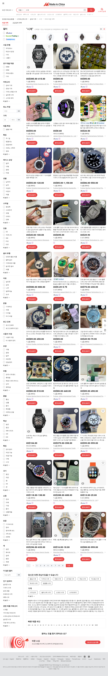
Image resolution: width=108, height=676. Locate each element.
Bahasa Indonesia (66, 661)
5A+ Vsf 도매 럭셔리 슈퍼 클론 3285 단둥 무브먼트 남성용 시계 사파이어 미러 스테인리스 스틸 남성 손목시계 (93, 73)
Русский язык (76, 659)
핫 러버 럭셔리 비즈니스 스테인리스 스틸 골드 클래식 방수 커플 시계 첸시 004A (65, 283)
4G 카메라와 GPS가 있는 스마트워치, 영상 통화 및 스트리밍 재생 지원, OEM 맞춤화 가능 (92, 490)
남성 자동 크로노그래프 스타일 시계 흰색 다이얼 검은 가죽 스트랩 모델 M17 (38, 280)
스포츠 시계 (50, 14)
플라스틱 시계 (41, 14)
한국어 (84, 659)
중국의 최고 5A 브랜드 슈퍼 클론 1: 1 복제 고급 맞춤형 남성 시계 (93, 541)
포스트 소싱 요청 (92, 642)
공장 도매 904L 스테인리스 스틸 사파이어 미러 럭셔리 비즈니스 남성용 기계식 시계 (39, 385)
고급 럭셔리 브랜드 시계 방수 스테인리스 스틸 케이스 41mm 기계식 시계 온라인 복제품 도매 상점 (93, 333)
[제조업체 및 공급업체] (54, 4)
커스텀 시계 (95, 579)
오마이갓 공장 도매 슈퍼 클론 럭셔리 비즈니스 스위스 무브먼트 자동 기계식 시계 (39, 333)
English (12, 659)
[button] (102, 37)
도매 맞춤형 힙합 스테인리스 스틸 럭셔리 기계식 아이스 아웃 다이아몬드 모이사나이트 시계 (93, 229)
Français (39, 659)
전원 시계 (58, 579)
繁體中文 (25, 659)
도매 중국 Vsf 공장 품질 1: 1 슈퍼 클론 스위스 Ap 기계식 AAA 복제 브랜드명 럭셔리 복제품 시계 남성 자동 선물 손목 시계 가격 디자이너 (93, 281)
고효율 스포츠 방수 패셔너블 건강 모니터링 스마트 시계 (65, 124)
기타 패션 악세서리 (9, 613)
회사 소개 (21, 656)
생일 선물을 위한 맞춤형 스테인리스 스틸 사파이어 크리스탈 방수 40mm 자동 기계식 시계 (38, 490)
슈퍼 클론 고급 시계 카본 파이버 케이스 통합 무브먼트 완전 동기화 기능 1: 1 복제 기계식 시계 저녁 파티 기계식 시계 (66, 229)
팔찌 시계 (83, 14)
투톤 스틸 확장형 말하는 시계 (62, 540)
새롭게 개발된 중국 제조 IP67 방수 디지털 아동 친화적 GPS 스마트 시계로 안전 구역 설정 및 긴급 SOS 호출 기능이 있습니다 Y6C (93, 127)
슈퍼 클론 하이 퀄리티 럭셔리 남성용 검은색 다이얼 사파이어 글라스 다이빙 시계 (93, 385)
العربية (90, 659)
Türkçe (49, 661)
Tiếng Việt (56, 661)
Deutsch (53, 659)
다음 (68, 566)
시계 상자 (33, 14)
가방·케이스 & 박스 (9, 623)
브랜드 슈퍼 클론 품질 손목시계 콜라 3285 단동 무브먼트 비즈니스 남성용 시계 (39, 125)
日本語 (32, 659)
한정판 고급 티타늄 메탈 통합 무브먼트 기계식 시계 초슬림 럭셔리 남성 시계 (65, 176)
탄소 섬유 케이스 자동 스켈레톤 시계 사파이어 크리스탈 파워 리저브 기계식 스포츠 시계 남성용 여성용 (39, 542)
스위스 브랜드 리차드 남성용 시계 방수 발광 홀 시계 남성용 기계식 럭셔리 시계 (39, 72)
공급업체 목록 (17, 23)
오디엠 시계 (70, 579)
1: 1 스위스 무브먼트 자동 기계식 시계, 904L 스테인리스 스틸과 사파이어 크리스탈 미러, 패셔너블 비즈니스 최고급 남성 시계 (93, 438)
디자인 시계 (45, 579)
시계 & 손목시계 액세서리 (11, 616)
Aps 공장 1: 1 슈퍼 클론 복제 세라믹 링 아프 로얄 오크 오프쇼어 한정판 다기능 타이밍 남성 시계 (65, 490)
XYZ (96, 625)
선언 (27, 656)
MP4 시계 (26, 14)
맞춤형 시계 (47, 583)
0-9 (29, 625)
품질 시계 (33, 579)
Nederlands (97, 659)
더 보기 (30, 596)
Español (46, 659)
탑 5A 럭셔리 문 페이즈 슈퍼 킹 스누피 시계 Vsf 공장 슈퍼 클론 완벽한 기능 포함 (65, 385)
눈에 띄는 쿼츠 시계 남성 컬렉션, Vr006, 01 (36, 437)
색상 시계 (83, 579)
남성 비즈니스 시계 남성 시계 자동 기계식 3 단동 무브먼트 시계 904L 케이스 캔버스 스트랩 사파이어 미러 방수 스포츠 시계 (66, 73)
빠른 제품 (73, 656)
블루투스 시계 (67, 14)
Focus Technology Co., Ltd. (56, 665)
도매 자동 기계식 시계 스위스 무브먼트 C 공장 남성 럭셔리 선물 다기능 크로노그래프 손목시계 (38, 229)
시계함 (5, 610)
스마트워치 (58, 14)
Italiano (68, 659)
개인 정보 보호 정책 (45, 656)
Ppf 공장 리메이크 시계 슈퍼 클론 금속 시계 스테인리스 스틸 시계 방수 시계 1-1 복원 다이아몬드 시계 (66, 333)
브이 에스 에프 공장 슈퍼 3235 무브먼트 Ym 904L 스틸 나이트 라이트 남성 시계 (93, 177)
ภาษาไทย (42, 661)
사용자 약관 (34, 656)
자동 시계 (75, 14)
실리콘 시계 (7, 619)
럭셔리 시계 (33, 583)
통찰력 (80, 656)
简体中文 (18, 659)
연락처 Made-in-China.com (60, 656)
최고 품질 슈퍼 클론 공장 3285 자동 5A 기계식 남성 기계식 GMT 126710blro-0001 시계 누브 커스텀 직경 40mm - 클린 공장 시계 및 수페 (65, 438)
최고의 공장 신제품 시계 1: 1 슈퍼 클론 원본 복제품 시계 (38, 176)
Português (60, 659)
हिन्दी (104, 659)
